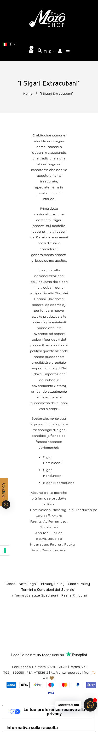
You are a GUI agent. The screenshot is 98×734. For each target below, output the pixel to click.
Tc (94, 672)
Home (28, 93)
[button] (9, 44)
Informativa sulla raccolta (32, 727)
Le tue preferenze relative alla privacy (54, 711)
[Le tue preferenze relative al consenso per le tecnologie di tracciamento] (5, 550)
